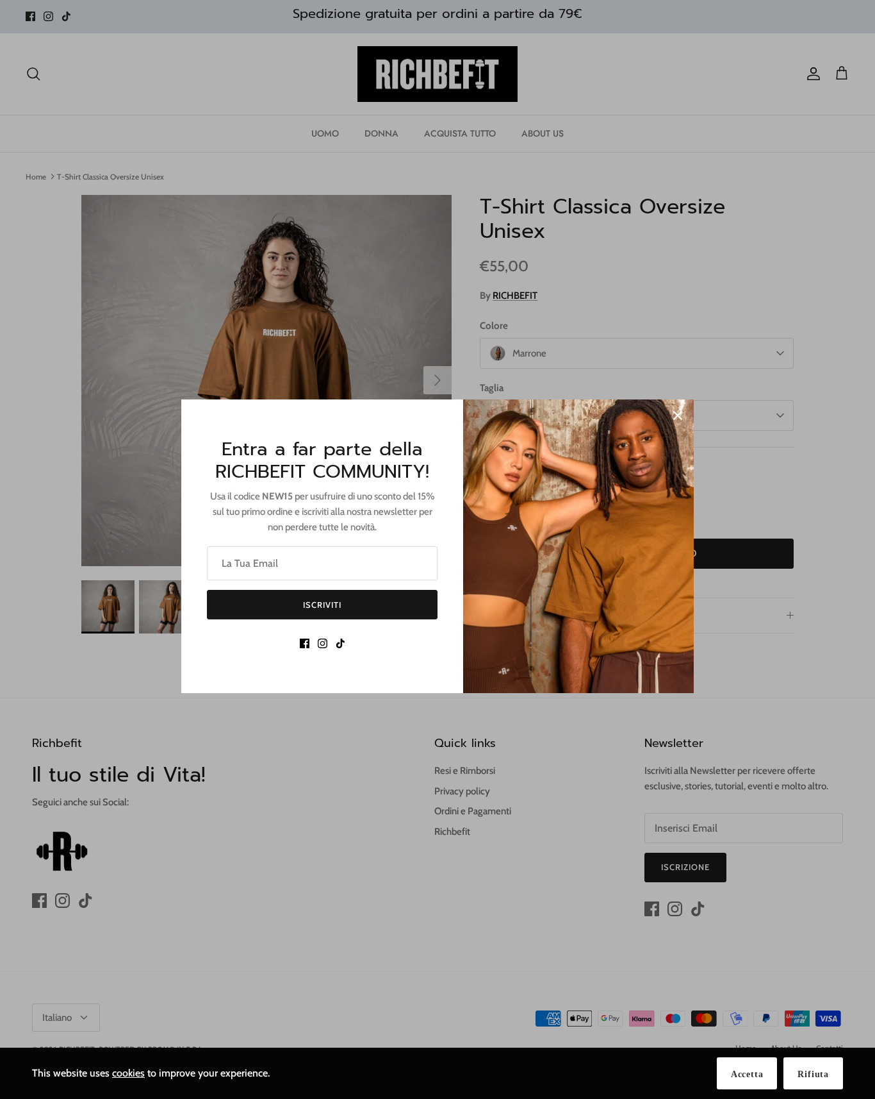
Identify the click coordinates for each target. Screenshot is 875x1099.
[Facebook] (304, 643)
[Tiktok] (340, 643)
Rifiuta (813, 1074)
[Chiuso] (678, 415)
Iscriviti (322, 605)
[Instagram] (322, 643)
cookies (128, 1073)
